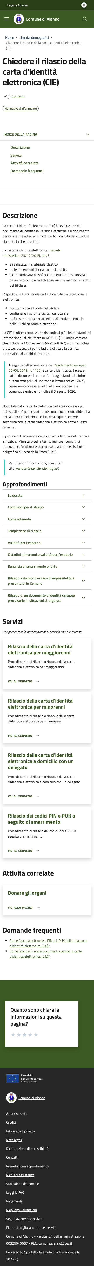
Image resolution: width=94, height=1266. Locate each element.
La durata (15, 495)
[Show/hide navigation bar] (6, 19)
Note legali (14, 1139)
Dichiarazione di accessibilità (27, 1148)
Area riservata (16, 1113)
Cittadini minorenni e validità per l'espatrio (40, 554)
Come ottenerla (19, 519)
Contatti (12, 1157)
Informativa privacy (20, 1131)
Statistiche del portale (22, 1183)
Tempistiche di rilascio (24, 530)
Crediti (11, 1122)
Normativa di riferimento (21, 108)
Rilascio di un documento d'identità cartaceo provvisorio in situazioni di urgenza (41, 598)
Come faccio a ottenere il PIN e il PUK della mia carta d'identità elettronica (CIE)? (48, 943)
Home (9, 37)
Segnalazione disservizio (24, 1218)
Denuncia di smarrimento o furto (32, 566)
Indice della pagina (20, 134)
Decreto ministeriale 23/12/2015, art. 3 (32, 253)
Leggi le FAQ (15, 1192)
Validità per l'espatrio (24, 542)
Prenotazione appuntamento (27, 1166)
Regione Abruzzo (17, 5)
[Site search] (84, 19)
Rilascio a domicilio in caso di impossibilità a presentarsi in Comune (41, 580)
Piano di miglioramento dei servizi (31, 1227)
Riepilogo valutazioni (21, 1210)
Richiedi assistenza (20, 1174)
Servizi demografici (34, 37)
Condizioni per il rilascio (26, 507)
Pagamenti (14, 1201)
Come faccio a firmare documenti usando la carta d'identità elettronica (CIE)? (46, 953)
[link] (24, 681)
